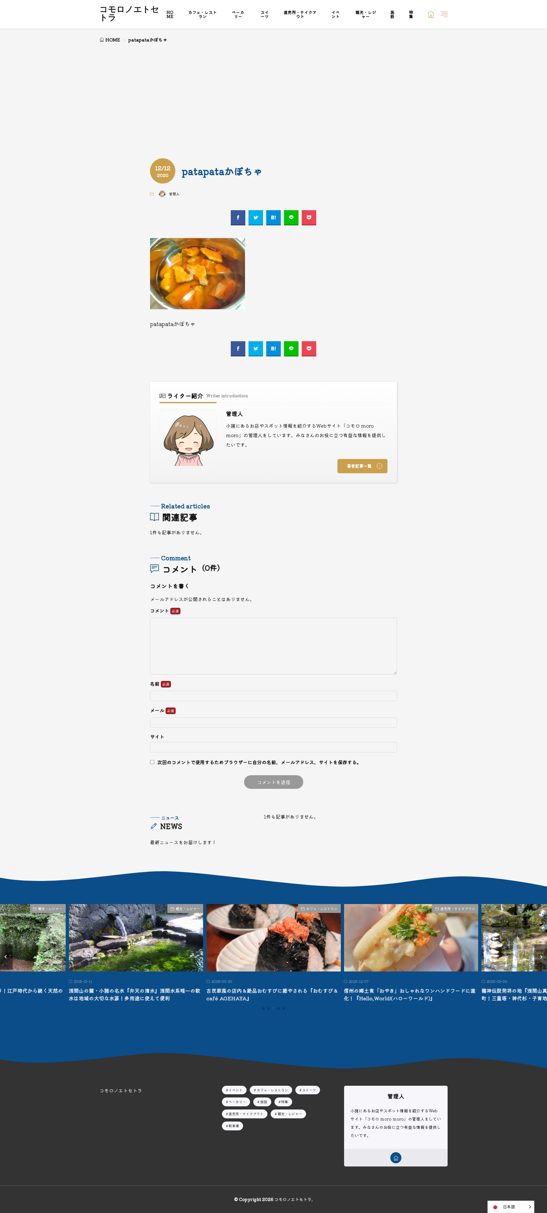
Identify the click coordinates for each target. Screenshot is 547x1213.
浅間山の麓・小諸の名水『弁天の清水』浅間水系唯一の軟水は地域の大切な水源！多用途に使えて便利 (134, 994)
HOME (170, 14)
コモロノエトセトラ (129, 14)
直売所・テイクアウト (300, 14)
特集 (411, 14)
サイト (157, 736)
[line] (291, 217)
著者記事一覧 (359, 466)
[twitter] (255, 217)
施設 (392, 14)
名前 (155, 684)
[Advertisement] (273, 91)
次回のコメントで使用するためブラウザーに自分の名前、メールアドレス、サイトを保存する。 (259, 762)
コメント (160, 611)
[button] (6, 957)
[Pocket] (309, 217)
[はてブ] (273, 217)
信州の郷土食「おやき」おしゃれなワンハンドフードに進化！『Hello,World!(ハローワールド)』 (409, 994)
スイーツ (265, 14)
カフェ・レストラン (202, 14)
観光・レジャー (365, 14)
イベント (335, 14)
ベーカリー (238, 14)
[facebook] (238, 217)
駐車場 (234, 1125)
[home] (395, 1157)
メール (158, 710)
